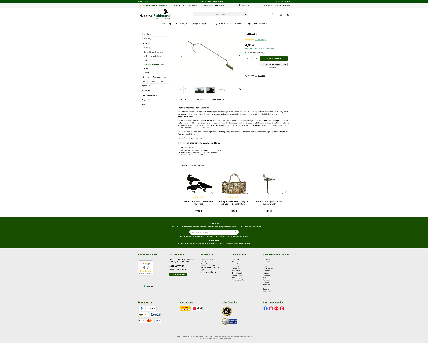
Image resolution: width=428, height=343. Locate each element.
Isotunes (266, 273)
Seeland (266, 289)
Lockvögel (147, 48)
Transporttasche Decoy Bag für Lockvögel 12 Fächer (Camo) (234, 202)
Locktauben (148, 60)
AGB (224, 243)
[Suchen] (246, 14)
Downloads (236, 259)
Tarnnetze (146, 73)
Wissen (145, 2)
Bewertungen (237, 277)
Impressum (236, 271)
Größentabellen (238, 273)
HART (265, 266)
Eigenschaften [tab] (201, 99)
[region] (210, 63)
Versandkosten (208, 337)
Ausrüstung (146, 38)
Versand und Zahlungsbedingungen (209, 264)
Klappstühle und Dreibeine (153, 81)
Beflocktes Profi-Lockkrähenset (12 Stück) (199, 202)
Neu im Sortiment (149, 95)
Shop (140, 2)
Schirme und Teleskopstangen (154, 77)
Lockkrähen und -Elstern (153, 56)
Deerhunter (267, 261)
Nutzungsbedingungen (241, 236)
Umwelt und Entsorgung (210, 267)
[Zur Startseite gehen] (155, 14)
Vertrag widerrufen (178, 274)
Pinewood (266, 284)
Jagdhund (146, 86)
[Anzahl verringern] (247, 58)
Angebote (146, 99)
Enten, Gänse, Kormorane (153, 52)
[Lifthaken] (210, 56)
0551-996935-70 (176, 266)
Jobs (233, 261)
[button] (274, 65)
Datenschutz (236, 268)
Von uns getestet (238, 280)
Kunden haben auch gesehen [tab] (193, 165)
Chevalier (266, 259)
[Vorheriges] (181, 55)
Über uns (235, 266)
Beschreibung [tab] (185, 99)
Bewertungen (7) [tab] (218, 99)
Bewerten (261, 76)
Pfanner (266, 282)
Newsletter (236, 264)
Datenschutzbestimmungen (193, 243)
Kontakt (203, 261)
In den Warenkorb (273, 58)
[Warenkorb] (287, 14)
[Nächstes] (239, 55)
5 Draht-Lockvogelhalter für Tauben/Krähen (269, 202)
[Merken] (213, 193)
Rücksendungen (207, 259)
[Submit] (235, 232)
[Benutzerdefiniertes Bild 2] (229, 321)
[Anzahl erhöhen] (256, 58)
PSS (264, 287)
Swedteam (267, 291)
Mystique (266, 277)
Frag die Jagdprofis (205, 2)
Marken (145, 104)
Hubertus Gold (268, 268)
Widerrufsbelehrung (208, 272)
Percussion (267, 280)
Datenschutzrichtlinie (224, 236)
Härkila (265, 264)
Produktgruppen (238, 275)
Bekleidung (146, 34)
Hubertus (266, 271)
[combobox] (218, 14)
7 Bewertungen (260, 39)
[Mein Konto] (281, 14)
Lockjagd (146, 43)
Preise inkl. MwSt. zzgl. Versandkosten (259, 49)
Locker (145, 68)
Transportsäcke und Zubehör (155, 64)
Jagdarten (146, 90)
